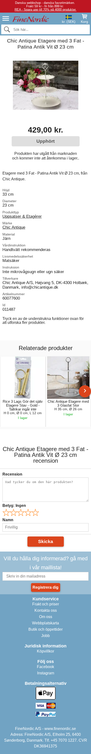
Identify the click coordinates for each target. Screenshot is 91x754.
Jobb (45, 636)
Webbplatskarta (45, 623)
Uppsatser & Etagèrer (22, 216)
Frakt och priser (45, 604)
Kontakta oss (45, 610)
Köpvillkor (45, 651)
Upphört (45, 141)
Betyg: (14, 505)
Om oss (45, 617)
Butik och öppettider (45, 629)
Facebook (45, 667)
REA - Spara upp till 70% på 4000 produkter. (45, 9)
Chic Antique (13, 227)
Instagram (45, 673)
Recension (12, 474)
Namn (7, 520)
